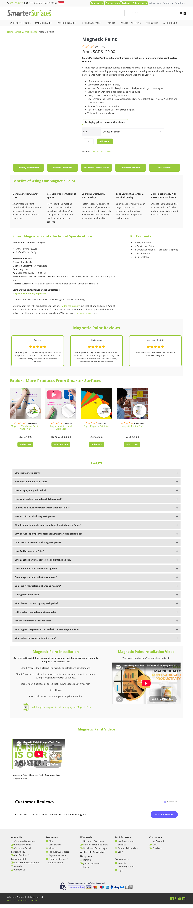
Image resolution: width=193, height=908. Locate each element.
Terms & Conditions (29, 900)
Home (10, 31)
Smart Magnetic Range (26, 31)
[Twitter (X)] (176, 898)
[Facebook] (172, 898)
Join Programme (91, 863)
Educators (96, 3)
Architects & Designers (134, 3)
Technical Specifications (96, 167)
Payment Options (57, 855)
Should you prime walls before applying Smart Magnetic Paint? (48, 525)
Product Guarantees (59, 851)
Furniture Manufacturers (95, 844)
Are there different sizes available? (33, 620)
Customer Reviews (130, 167)
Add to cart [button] (25, 444)
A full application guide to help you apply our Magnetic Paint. (62, 707)
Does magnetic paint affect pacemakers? (36, 577)
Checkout (157, 848)
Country (179, 3)
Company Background (25, 841)
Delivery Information (29, 167)
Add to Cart (105, 141)
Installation (164, 167)
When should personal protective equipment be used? (43, 559)
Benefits (87, 859)
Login (86, 867)
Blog (51, 841)
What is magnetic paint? (27, 472)
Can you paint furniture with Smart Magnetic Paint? (42, 507)
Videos (52, 848)
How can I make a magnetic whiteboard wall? (38, 499)
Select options (61, 444)
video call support (71, 305)
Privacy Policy (13, 900)
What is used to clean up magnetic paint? (36, 603)
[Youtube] (179, 898)
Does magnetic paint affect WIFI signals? (36, 568)
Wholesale (154, 3)
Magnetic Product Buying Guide (29, 293)
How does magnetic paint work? (31, 481)
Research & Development (27, 862)
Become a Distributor (94, 841)
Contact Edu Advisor (128, 848)
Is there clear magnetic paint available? (35, 612)
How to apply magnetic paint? (30, 490)
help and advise (84, 313)
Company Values (22, 844)
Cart (154, 844)
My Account (158, 841)
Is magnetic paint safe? (27, 594)
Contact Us (19, 869)
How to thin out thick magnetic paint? (35, 516)
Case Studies (55, 844)
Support (167, 3)
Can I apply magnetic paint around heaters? (38, 585)
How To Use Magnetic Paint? (29, 551)
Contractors (111, 3)
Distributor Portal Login (95, 848)
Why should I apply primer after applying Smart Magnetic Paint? (48, 533)
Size (85, 131)
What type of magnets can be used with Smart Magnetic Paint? (48, 629)
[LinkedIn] (183, 898)
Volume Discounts (62, 167)
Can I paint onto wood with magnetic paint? (38, 542)
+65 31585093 (16, 3)
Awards (18, 866)
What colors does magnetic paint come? (35, 638)
